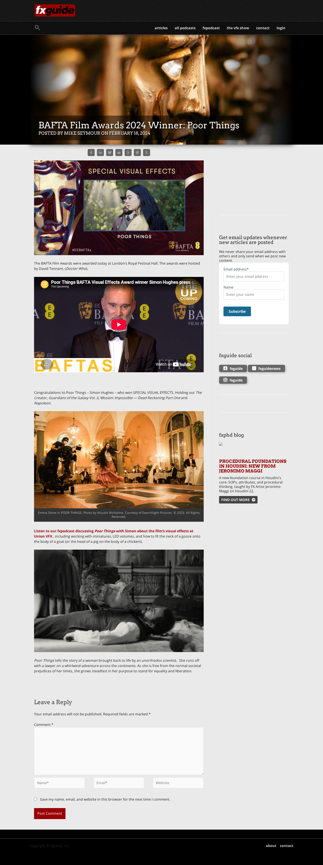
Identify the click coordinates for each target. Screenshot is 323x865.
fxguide (236, 368)
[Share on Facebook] (91, 152)
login (281, 27)
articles (161, 27)
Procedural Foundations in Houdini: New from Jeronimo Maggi (252, 466)
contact (263, 27)
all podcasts (185, 27)
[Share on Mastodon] (137, 152)
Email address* (236, 269)
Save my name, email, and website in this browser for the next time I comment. (105, 799)
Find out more (235, 499)
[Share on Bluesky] (109, 152)
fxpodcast (211, 27)
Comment (43, 724)
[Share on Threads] (128, 152)
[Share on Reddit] (118, 152)
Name (228, 287)
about (271, 845)
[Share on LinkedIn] (100, 152)
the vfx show (238, 27)
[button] (37, 28)
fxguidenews (269, 368)
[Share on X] (146, 152)
